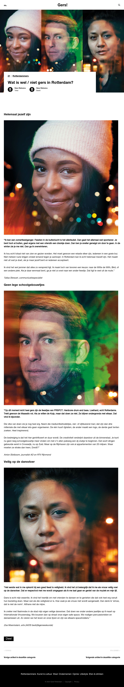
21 (9, 76)
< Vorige (7, 651)
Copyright (68, 682)
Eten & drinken (96, 674)
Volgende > (115, 651)
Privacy (76, 682)
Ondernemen (65, 674)
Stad (55, 674)
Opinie (76, 674)
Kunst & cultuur (44, 674)
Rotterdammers (21, 76)
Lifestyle (84, 674)
